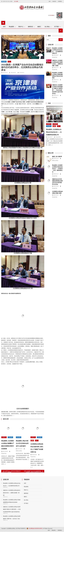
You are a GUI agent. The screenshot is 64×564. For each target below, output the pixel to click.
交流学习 (4, 437)
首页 (50, 1)
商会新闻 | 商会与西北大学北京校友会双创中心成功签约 (22, 443)
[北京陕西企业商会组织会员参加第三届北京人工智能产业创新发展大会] (37, 428)
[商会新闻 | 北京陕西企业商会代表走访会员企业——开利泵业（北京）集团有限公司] (48, 166)
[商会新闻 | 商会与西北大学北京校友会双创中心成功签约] (23, 428)
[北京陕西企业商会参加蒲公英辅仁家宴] (48, 193)
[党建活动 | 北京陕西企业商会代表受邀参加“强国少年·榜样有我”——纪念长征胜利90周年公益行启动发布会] (48, 86)
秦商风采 (30, 26)
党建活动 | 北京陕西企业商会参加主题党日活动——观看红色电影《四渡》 (11, 493)
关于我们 (56, 26)
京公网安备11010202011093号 (35, 528)
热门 (9, 61)
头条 (32, 440)
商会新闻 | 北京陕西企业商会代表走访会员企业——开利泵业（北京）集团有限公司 (57, 168)
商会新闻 (11, 26)
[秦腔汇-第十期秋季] (48, 159)
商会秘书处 (13, 72)
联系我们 (60, 1)
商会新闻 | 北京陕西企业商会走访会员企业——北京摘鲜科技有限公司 (54, 132)
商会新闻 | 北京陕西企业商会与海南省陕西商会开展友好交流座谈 (11, 501)
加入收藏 (16, 1)
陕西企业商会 (19, 450)
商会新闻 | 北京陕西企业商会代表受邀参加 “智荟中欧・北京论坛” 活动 (11, 517)
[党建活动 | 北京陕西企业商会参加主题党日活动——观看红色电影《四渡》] (48, 61)
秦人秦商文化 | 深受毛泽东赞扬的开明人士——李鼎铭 (11, 471)
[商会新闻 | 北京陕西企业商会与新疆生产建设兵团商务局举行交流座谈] (8, 428)
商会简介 (54, 1)
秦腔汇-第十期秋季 (57, 156)
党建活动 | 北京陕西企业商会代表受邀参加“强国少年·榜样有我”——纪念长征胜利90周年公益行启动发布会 (12, 509)
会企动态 (55, 124)
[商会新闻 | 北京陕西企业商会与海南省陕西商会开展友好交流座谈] (48, 74)
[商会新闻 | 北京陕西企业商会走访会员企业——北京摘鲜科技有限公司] (48, 49)
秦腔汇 (39, 26)
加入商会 (47, 26)
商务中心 (20, 26)
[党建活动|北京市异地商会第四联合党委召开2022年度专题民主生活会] (48, 180)
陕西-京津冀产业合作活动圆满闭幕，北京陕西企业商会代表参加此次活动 (33, 471)
